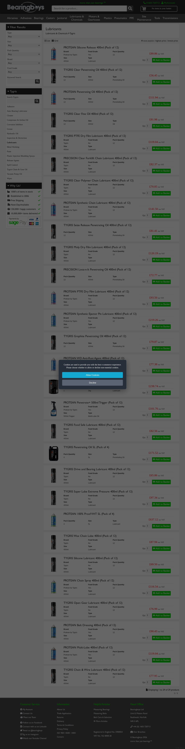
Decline (92, 382)
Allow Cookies (92, 375)
